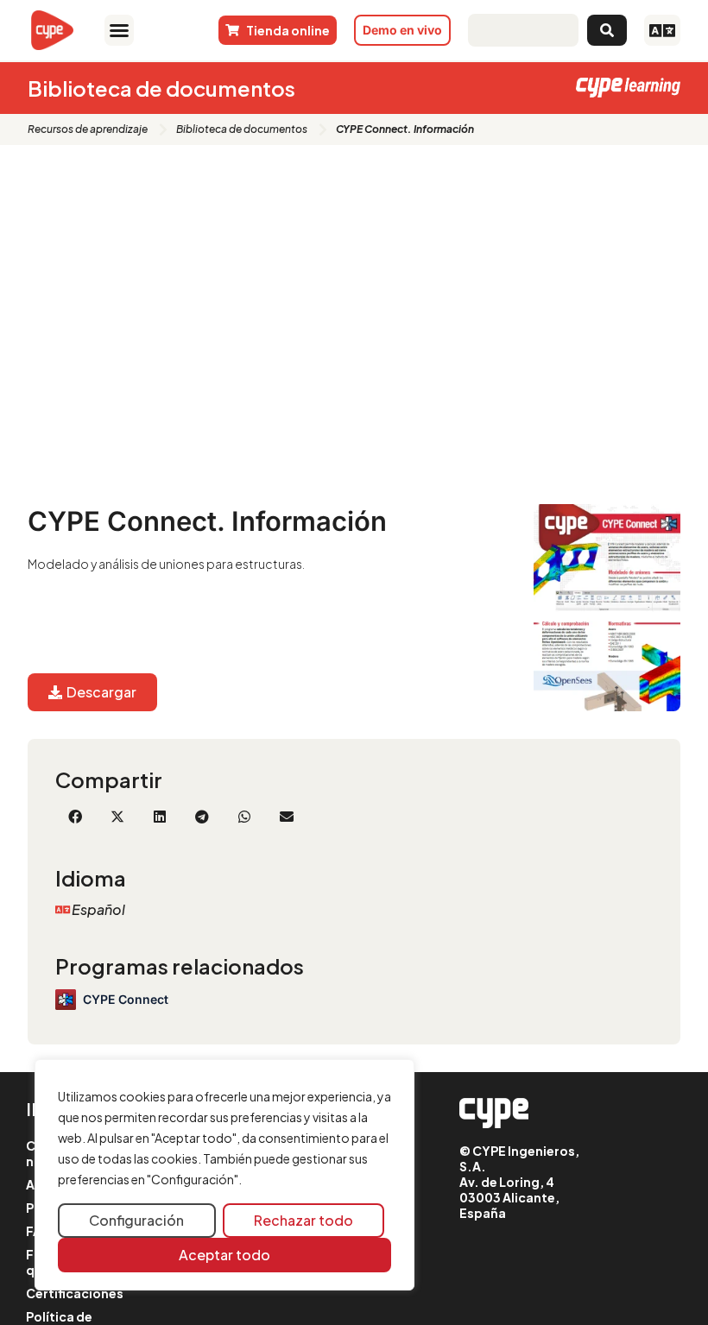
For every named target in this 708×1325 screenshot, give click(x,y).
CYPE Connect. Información (207, 521)
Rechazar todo (303, 1220)
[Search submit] (607, 30)
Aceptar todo (224, 1255)
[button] (118, 30)
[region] (224, 1174)
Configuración (136, 1220)
